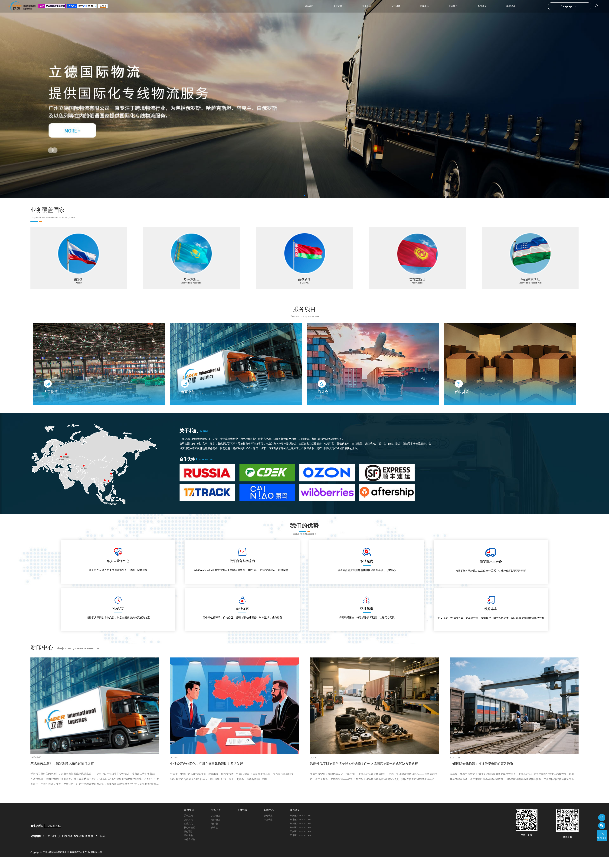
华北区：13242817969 (300, 819)
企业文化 (188, 823)
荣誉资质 (188, 835)
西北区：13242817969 (300, 835)
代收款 (214, 827)
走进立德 (337, 6)
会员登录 (482, 6)
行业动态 (268, 819)
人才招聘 (395, 6)
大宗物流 (215, 815)
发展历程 (188, 819)
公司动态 (268, 815)
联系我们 (453, 6)
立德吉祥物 (189, 839)
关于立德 (188, 815)
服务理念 (188, 831)
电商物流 (215, 819)
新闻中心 (424, 6)
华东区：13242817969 (300, 823)
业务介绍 (366, 6)
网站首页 (308, 6)
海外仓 (214, 823)
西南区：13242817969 (300, 831)
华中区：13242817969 (300, 827)
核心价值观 (189, 827)
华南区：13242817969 (300, 815)
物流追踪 (510, 6)
